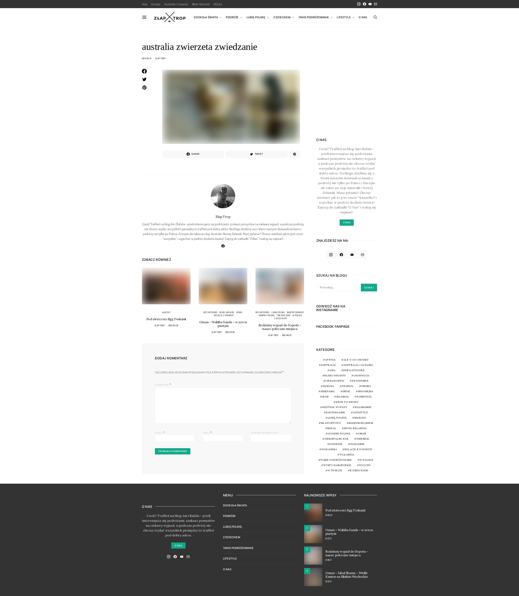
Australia (328, 364)
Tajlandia (347, 454)
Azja (144, 4)
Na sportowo (331, 422)
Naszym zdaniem (295, 312)
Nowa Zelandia (355, 428)
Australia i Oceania (176, 4)
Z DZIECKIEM (282, 17)
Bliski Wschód (201, 4)
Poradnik (357, 444)
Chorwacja (362, 375)
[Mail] (375, 4)
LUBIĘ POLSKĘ (256, 17)
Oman (239, 312)
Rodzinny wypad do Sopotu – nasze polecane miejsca (279, 327)
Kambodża (364, 396)
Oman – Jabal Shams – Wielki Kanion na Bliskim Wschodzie (346, 575)
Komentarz (162, 384)
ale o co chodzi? (356, 359)
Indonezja (365, 391)
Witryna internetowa (265, 433)
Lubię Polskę (278, 312)
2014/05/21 (146, 58)
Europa (155, 4)
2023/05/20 (173, 325)
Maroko (360, 417)
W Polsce (297, 315)
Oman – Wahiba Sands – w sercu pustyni (223, 324)
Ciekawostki (334, 380)
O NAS (363, 17)
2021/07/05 (230, 332)
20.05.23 (328, 515)
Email (207, 432)
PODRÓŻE (232, 17)
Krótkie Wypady (334, 407)
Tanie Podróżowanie (336, 459)
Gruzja (366, 386)
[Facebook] (364, 4)
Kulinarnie (363, 407)
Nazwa (160, 432)
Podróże (336, 444)
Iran (325, 396)
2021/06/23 (287, 335)
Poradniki (329, 449)
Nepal (331, 428)
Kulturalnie (335, 412)
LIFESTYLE (344, 17)
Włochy (166, 312)
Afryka (217, 4)
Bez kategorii (211, 312)
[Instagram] (358, 4)
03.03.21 (328, 581)
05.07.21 (328, 538)
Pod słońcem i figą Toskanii (166, 319)
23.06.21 (328, 560)
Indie (346, 391)
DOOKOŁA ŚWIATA (206, 17)
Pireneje (362, 438)
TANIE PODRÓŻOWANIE (313, 17)
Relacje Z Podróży (224, 315)
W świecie (335, 470)
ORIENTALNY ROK (337, 438)
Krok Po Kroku (347, 401)
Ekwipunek (360, 380)
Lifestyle (360, 412)
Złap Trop (160, 58)
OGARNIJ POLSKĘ (267, 315)
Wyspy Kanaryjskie (337, 465)
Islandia (342, 396)
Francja (348, 386)
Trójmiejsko (284, 315)
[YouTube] (370, 4)
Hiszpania (328, 391)
